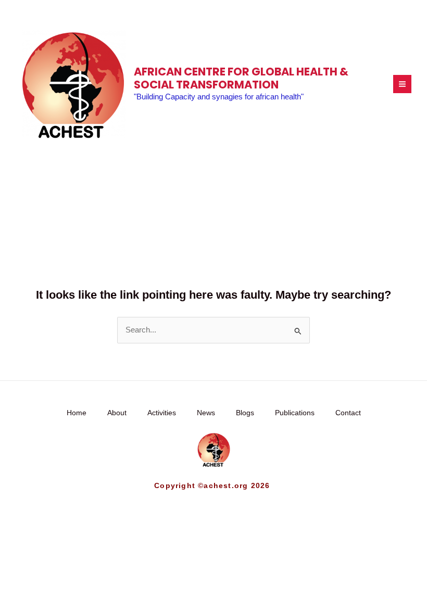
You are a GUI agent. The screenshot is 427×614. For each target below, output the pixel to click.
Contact (348, 413)
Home (76, 413)
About (117, 413)
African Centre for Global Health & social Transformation (241, 78)
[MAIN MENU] (402, 84)
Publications (295, 413)
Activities (161, 413)
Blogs (245, 413)
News (206, 413)
